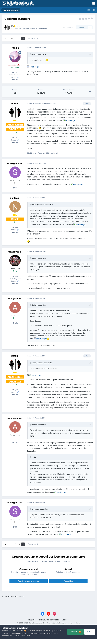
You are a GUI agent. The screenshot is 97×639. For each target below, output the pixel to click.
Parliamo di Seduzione (37, 29)
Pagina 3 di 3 (33, 38)
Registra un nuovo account (28, 581)
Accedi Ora (68, 581)
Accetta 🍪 (76, 632)
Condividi (69, 27)
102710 (16, 67)
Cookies (65, 620)
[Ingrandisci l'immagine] (47, 60)
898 (16, 318)
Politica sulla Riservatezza (48, 620)
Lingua (31, 620)
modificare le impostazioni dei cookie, (31, 633)
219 (15, 271)
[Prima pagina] (5, 38)
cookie (21, 631)
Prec (10, 38)
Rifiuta (89, 632)
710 (15, 132)
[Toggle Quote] (31, 54)
